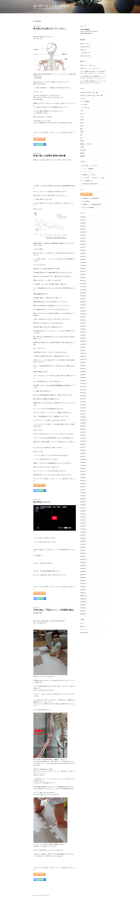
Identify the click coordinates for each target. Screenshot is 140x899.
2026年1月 (83, 220)
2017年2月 (83, 411)
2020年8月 (83, 320)
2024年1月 (83, 244)
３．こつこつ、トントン (86, 171)
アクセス (82, 98)
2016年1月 (83, 432)
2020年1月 (83, 338)
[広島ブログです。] (86, 195)
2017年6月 (83, 401)
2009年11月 (83, 562)
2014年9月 (83, 444)
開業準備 (82, 156)
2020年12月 (83, 311)
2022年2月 (83, 277)
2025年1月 (83, 229)
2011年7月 (83, 508)
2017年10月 (83, 389)
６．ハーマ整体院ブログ (86, 180)
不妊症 (82, 119)
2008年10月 (83, 601)
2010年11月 (83, 532)
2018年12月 (83, 353)
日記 (81, 138)
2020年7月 (83, 323)
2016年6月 (83, 429)
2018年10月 (83, 359)
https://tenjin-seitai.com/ (86, 33)
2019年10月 (83, 341)
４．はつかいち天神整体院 (87, 207)
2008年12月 (83, 595)
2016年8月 (83, 426)
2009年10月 (83, 565)
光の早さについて (42, 502)
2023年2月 (83, 259)
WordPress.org (84, 632)
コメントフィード (84, 629)
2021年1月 (83, 308)
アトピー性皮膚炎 (84, 101)
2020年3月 (83, 335)
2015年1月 (83, 435)
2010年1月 (83, 556)
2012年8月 (83, 474)
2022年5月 (83, 271)
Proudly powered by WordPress (41, 895)
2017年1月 (83, 414)
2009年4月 (83, 583)
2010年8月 (83, 538)
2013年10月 (83, 465)
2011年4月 (83, 517)
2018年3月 (83, 374)
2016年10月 (83, 420)
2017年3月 (83, 408)
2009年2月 (83, 589)
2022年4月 (83, 274)
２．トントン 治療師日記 (87, 168)
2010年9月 (83, 535)
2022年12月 (83, 262)
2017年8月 (83, 395)
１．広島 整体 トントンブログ (88, 165)
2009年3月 (83, 586)
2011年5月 (83, 514)
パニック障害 (83, 104)
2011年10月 (83, 498)
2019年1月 (83, 350)
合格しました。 (84, 49)
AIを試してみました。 (86, 43)
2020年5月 (83, 329)
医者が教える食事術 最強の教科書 (49, 155)
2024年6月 (83, 238)
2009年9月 (83, 568)
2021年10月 (83, 289)
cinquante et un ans (85, 55)
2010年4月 (83, 547)
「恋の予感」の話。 (85, 52)
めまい (82, 116)
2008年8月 (83, 608)
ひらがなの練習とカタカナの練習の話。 (90, 76)
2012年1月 (83, 489)
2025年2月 (83, 226)
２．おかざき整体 (84, 201)
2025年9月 (83, 223)
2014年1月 (83, 456)
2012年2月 (83, 486)
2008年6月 (83, 614)
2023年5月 (83, 250)
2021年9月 (83, 292)
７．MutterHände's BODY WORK (88, 183)
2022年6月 (83, 268)
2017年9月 (83, 392)
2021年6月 (83, 301)
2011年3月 (83, 520)
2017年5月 (83, 405)
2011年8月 (83, 504)
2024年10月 (83, 232)
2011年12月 (83, 492)
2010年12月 (83, 529)
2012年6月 (83, 477)
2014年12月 (83, 438)
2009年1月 (83, 592)
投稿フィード (83, 626)
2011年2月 (83, 523)
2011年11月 (83, 495)
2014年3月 (83, 453)
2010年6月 (83, 541)
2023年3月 (83, 256)
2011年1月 (83, 526)
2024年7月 (83, 235)
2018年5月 (83, 368)
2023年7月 (83, 247)
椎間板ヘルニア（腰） (86, 144)
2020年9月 (83, 317)
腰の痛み (82, 153)
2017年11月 (83, 386)
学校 (81, 125)
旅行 (81, 135)
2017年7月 (83, 398)
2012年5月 (83, 480)
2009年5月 (83, 580)
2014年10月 (83, 441)
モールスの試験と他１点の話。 (88, 71)
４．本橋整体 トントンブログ (87, 174)
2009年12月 (83, 559)
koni (91, 65)
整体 (81, 129)
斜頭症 (82, 132)
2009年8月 (83, 571)
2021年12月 (83, 283)
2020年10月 (83, 314)
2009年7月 (83, 574)
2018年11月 (83, 356)
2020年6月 (83, 326)
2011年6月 (83, 511)
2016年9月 (83, 423)
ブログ (82, 110)
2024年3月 (83, 241)
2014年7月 (83, 447)
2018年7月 (83, 365)
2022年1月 (83, 280)
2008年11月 (83, 598)
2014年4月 (83, 450)
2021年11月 (83, 286)
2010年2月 (83, 553)
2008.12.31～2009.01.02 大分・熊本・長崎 (91, 95)
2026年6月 (83, 217)
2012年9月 (83, 471)
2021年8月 (83, 295)
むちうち (82, 113)
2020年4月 (83, 332)
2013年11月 (83, 462)
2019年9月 (83, 344)
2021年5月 (83, 305)
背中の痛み (83, 150)
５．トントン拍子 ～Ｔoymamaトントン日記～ (92, 177)
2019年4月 (83, 347)
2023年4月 (83, 253)
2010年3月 (83, 550)
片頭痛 (82, 147)
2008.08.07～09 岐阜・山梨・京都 (89, 92)
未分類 (82, 141)
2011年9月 (83, 501)
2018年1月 (83, 380)
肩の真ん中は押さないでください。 (50, 28)
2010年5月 (83, 544)
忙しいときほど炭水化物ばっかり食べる (58, 385)
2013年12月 (83, 459)
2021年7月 (83, 298)
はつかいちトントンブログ (51, 5)
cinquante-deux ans (85, 46)
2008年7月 (83, 611)
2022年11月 (83, 265)
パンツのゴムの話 (84, 107)
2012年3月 (83, 483)
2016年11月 (83, 417)
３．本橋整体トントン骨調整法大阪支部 (90, 204)
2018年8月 (83, 362)
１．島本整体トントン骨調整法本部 (89, 198)
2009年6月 (83, 577)
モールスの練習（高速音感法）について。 (91, 81)
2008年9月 (83, 604)
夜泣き (82, 122)
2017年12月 (83, 383)
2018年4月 (83, 371)
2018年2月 (83, 377)
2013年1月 (83, 468)
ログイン (82, 623)
